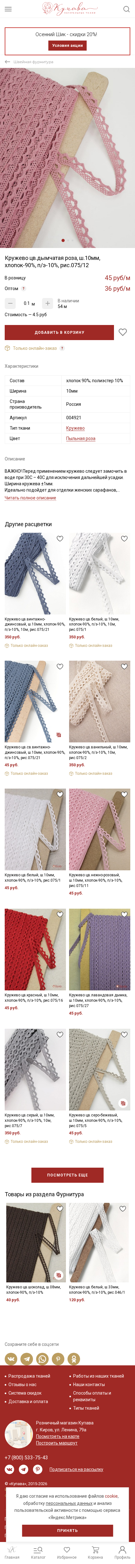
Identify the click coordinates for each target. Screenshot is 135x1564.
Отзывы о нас (22, 1384)
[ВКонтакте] (11, 1359)
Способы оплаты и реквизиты (92, 1396)
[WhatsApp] (42, 1359)
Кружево (75, 428)
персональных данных (69, 1503)
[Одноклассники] (74, 1359)
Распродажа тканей (29, 1376)
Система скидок (24, 1393)
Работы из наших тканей (98, 1376)
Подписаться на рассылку (76, 1469)
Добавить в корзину (59, 332)
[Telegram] (27, 1359)
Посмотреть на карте (57, 1436)
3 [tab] (72, 240)
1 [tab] (63, 240)
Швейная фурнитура (33, 61)
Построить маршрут (57, 1443)
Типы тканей (86, 1408)
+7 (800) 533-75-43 (26, 1458)
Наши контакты (89, 1384)
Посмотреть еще (67, 1175)
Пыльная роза (80, 438)
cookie (111, 1496)
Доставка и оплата (28, 1401)
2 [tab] (68, 240)
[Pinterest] (58, 1359)
